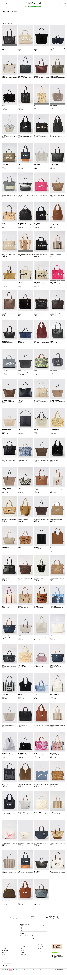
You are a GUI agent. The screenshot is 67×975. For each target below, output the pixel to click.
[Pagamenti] (10, 970)
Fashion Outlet (38, 969)
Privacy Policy (37, 935)
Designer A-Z (32, 969)
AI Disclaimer (4, 946)
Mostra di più (48, 14)
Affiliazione (4, 952)
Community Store (5, 950)
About (3, 944)
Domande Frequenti (24, 946)
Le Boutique (4, 948)
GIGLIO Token (4, 957)
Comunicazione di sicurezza (25, 959)
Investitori (3, 954)
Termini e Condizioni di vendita (26, 956)
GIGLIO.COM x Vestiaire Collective (8, 959)
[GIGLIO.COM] (33, 3)
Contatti (22, 944)
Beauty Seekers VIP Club (6, 956)
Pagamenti (22, 950)
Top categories (44, 969)
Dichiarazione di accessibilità (7, 963)
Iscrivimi (33, 938)
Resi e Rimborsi (23, 954)
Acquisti (22, 948)
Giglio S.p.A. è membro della (58, 956)
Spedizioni (22, 952)
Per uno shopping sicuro (25, 957)
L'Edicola (3, 961)
